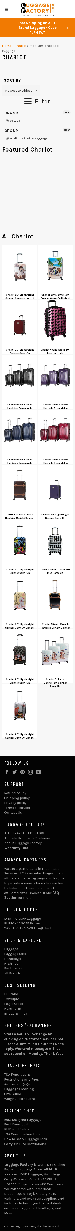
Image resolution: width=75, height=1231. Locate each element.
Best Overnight (16, 1124)
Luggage (11, 949)
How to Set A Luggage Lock (25, 1139)
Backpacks (13, 968)
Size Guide (12, 1094)
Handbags (12, 959)
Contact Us (13, 812)
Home (7, 46)
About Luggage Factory (23, 843)
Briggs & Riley (15, 1013)
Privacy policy (15, 802)
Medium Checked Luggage (28, 138)
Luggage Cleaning (19, 1089)
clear (67, 112)
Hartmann (12, 1008)
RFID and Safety (17, 1129)
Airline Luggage (17, 1084)
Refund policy (15, 793)
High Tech (12, 963)
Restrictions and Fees (21, 1079)
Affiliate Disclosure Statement (28, 838)
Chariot (20, 46)
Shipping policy (17, 798)
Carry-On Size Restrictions (25, 1144)
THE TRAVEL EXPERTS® (24, 833)
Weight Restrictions (20, 1098)
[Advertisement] (37, 195)
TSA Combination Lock (22, 1134)
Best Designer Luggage (22, 1119)
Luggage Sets (15, 954)
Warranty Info (16, 848)
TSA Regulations (17, 1074)
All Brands (12, 973)
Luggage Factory (25, 1226)
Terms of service (17, 807)
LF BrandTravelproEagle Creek (13, 999)
